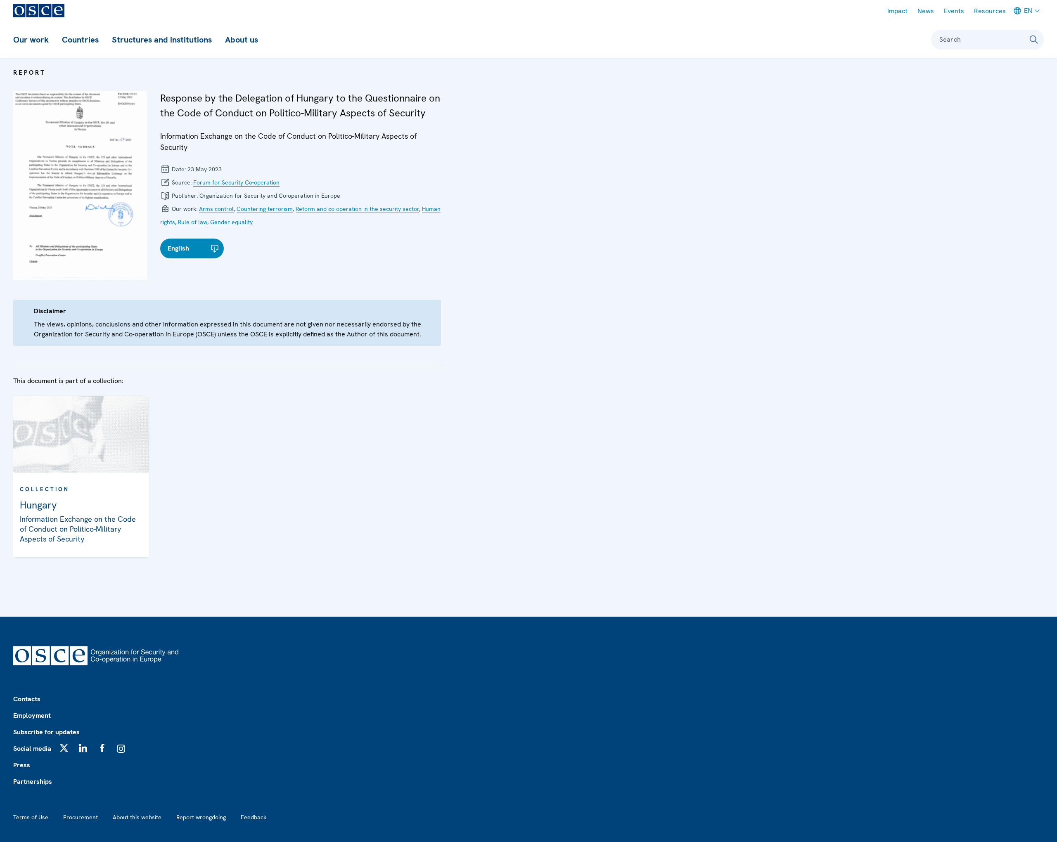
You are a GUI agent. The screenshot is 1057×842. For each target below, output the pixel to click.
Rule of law (192, 222)
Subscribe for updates (46, 732)
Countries (80, 39)
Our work (31, 39)
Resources (990, 11)
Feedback (253, 817)
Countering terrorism (265, 209)
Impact (897, 11)
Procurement (80, 817)
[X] (64, 748)
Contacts (26, 699)
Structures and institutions (162, 39)
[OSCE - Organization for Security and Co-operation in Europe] (38, 10)
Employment (32, 715)
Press (21, 765)
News (925, 11)
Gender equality (231, 222)
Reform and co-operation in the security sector (357, 209)
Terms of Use (30, 817)
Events (954, 11)
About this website (137, 817)
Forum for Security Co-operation (236, 182)
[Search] (1034, 40)
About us (241, 39)
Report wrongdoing (201, 817)
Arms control (216, 209)
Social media (32, 748)
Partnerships (32, 781)
